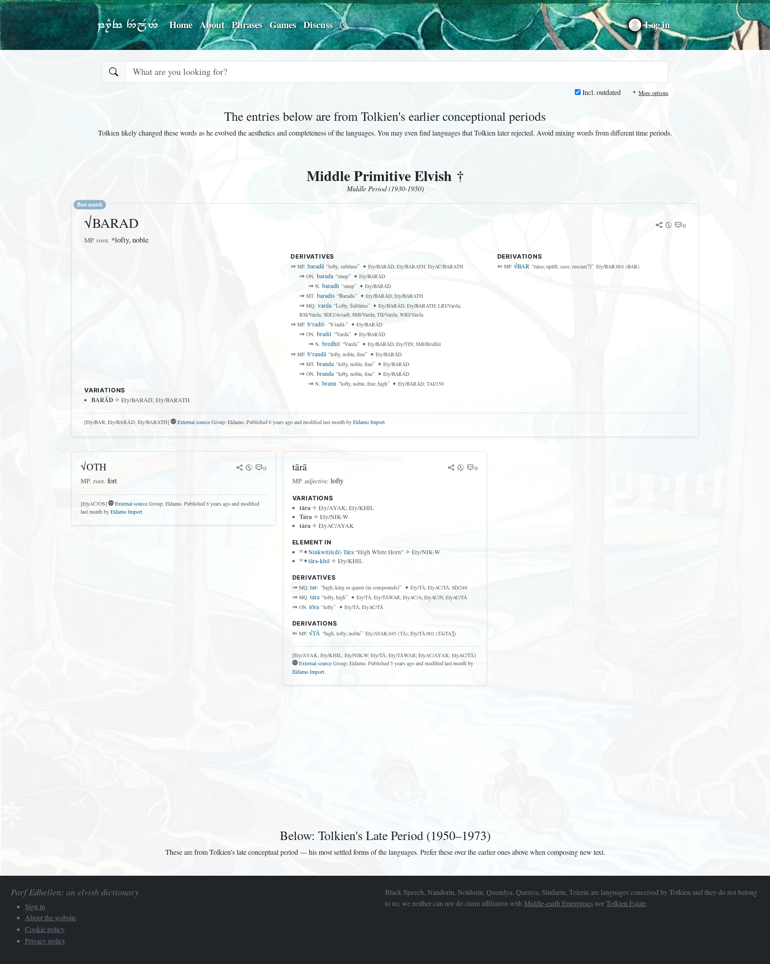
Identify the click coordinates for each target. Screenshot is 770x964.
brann (329, 383)
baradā (315, 266)
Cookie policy (45, 929)
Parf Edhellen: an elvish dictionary (127, 25)
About (212, 24)
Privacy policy (45, 940)
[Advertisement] (178, 319)
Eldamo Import (369, 421)
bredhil (331, 344)
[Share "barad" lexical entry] (659, 226)
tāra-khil (319, 561)
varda (325, 305)
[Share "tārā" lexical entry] (451, 468)
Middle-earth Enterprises (558, 903)
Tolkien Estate (626, 903)
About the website (50, 917)
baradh (330, 286)
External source (193, 421)
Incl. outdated (601, 92)
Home (180, 24)
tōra (314, 607)
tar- (314, 587)
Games (283, 24)
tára (314, 597)
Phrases (247, 24)
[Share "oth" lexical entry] (240, 468)
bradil (324, 334)
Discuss (318, 24)
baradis (326, 296)
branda (325, 364)
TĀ (314, 633)
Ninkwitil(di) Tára (331, 552)
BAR (521, 266)
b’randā (316, 354)
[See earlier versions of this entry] (669, 226)
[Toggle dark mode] (344, 25)
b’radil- (316, 324)
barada (325, 276)
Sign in (35, 906)
